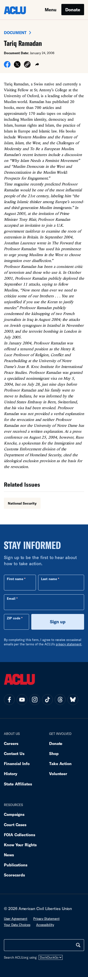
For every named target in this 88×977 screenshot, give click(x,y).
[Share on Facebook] (7, 66)
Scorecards (14, 875)
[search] (78, 945)
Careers (11, 743)
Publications (15, 864)
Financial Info (17, 763)
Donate (72, 9)
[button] (27, 65)
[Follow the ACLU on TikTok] (47, 699)
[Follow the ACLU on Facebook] (9, 699)
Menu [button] (50, 9)
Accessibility (45, 925)
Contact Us (14, 753)
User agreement (15, 919)
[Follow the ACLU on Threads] (60, 699)
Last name (49, 579)
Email (11, 598)
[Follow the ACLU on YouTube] (22, 699)
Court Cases (15, 824)
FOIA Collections (19, 834)
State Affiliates (18, 784)
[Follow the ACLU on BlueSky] (72, 699)
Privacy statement (46, 919)
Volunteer (58, 773)
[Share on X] (17, 66)
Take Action (60, 763)
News (9, 854)
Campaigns (14, 814)
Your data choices (17, 925)
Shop (54, 753)
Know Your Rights (20, 844)
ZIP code (13, 618)
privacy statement (69, 644)
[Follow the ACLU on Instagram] (34, 699)
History (10, 773)
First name (15, 579)
